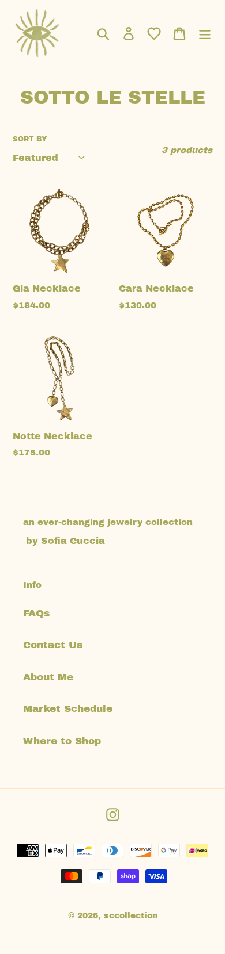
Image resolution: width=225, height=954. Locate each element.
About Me (48, 677)
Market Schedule (67, 708)
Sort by (30, 139)
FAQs (36, 613)
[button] (154, 33)
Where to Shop (62, 740)
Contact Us (52, 644)
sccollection (131, 915)
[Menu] (204, 33)
